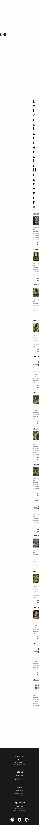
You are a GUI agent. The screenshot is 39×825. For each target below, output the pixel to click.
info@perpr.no (19, 790)
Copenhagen (19, 803)
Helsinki (19, 772)
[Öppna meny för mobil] (34, 34)
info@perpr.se (19, 760)
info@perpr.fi (19, 775)
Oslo (19, 787)
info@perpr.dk (19, 806)
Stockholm (20, 756)
